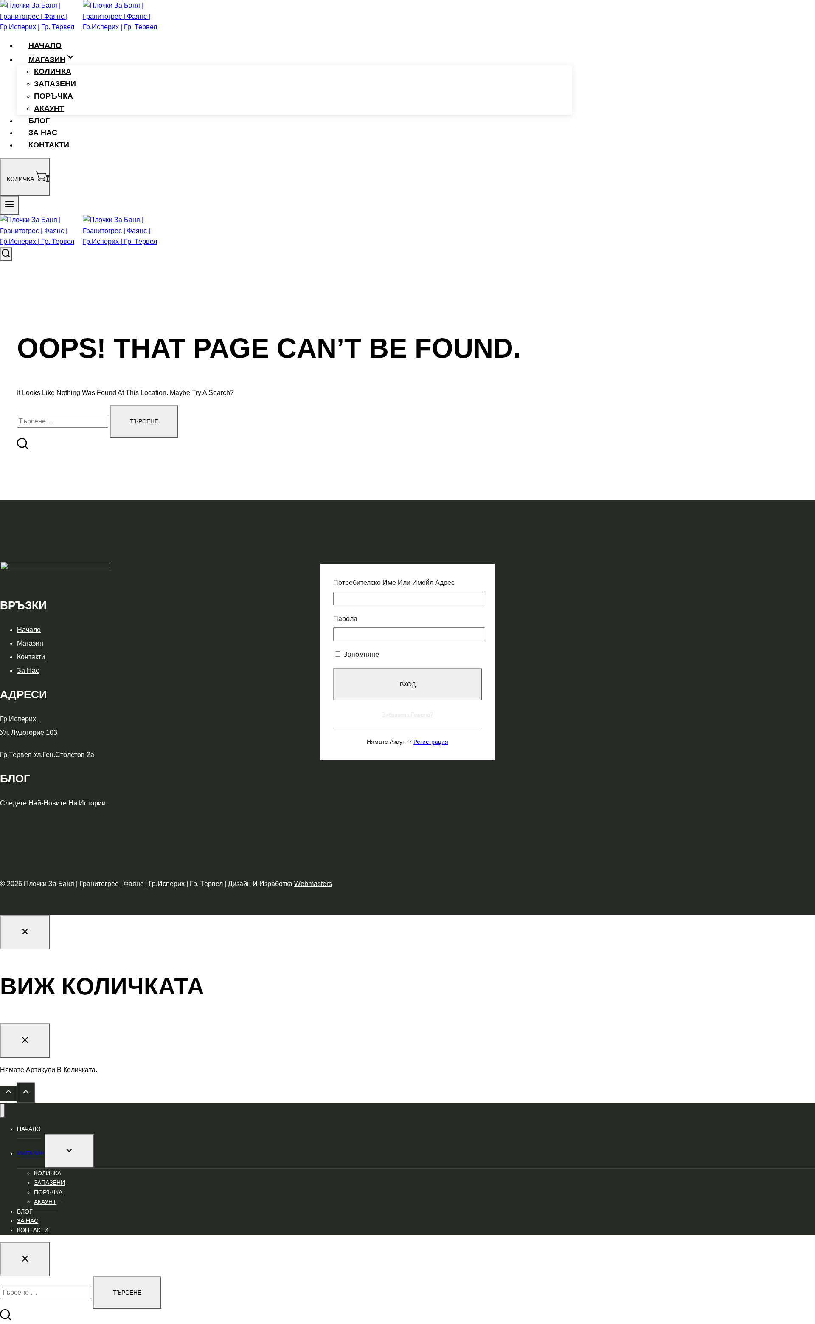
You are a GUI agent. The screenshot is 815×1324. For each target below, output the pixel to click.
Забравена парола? (407, 714)
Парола (345, 618)
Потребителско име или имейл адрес (394, 582)
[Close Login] (25, 932)
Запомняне (360, 654)
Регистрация (430, 741)
